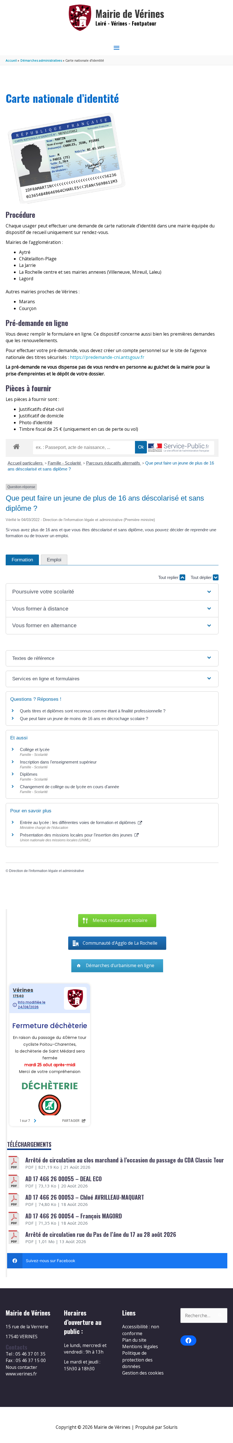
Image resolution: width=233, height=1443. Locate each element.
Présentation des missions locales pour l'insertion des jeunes (77, 835)
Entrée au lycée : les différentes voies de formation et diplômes (78, 822)
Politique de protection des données (137, 1359)
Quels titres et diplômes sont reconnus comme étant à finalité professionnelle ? (92, 710)
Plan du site (134, 1340)
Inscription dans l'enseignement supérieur (58, 762)
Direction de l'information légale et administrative (46, 871)
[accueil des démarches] (16, 445)
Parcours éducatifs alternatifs (113, 463)
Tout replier (169, 577)
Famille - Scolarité (65, 463)
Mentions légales (140, 1346)
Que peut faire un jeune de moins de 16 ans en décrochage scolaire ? (84, 718)
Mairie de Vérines (129, 13)
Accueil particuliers (26, 463)
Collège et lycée (34, 749)
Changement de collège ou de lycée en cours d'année (69, 786)
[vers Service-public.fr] (178, 448)
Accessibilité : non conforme (140, 1329)
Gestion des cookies (143, 1373)
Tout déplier (202, 577)
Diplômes (29, 774)
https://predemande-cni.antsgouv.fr (107, 357)
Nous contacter (21, 1367)
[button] (112, 592)
